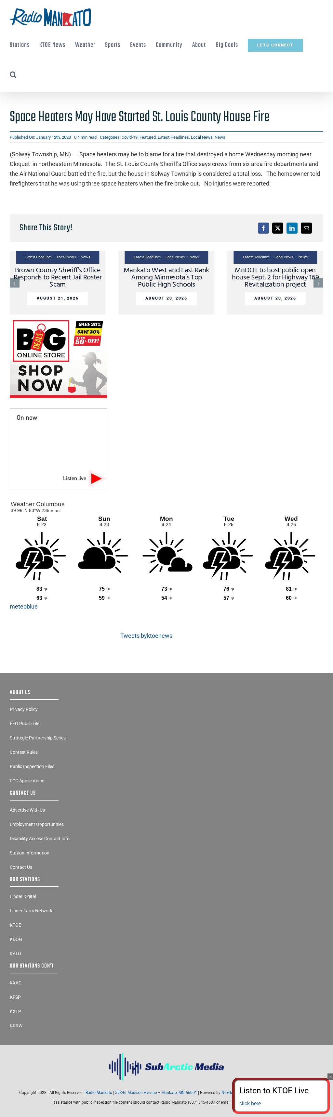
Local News (202, 137)
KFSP (15, 997)
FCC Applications (27, 780)
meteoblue (24, 606)
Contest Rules (24, 752)
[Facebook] (263, 228)
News (220, 137)
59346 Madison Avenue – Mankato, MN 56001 (156, 1092)
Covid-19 (130, 137)
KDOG (16, 939)
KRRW (16, 1025)
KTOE (15, 925)
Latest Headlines (173, 137)
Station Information (29, 852)
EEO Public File (24, 723)
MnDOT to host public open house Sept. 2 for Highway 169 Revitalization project (275, 277)
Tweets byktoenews (146, 635)
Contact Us (21, 867)
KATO (15, 953)
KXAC (15, 982)
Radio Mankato (99, 1092)
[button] (13, 74)
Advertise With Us (27, 810)
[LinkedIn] (292, 228)
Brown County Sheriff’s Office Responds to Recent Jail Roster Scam (58, 277)
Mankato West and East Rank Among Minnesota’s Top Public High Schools (166, 277)
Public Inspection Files (32, 766)
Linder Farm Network (31, 910)
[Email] (306, 228)
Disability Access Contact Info (40, 838)
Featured (148, 137)
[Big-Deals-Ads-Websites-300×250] (58, 319)
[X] (278, 228)
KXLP (15, 1011)
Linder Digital (23, 896)
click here (250, 1103)
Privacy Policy (24, 709)
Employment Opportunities (37, 824)
